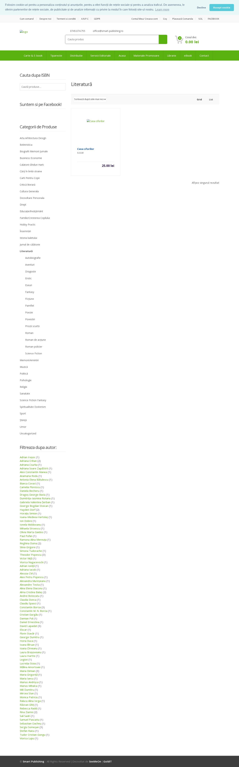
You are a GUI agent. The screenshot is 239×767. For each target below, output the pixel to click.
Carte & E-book (33, 55)
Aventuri (29, 264)
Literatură (26, 251)
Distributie (76, 55)
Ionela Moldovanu (30, 524)
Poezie (29, 312)
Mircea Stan (27, 693)
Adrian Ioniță (27, 566)
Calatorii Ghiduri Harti (32, 164)
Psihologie (25, 380)
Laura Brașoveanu (30, 652)
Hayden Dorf (27, 509)
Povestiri (30, 319)
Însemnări (25, 231)
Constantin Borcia (30, 607)
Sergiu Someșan (29, 727)
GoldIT (107, 761)
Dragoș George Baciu (32, 494)
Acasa (122, 55)
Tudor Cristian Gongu (32, 734)
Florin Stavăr (27, 633)
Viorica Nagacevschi (31, 562)
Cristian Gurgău (29, 614)
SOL (200, 19)
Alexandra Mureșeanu (33, 581)
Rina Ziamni (26, 712)
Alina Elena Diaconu (31, 588)
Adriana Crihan (28, 461)
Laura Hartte (27, 656)
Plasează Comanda (182, 19)
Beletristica (26, 144)
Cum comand (27, 19)
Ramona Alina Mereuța (33, 539)
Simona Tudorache (31, 551)
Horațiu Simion (28, 513)
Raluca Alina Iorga (30, 701)
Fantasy (29, 292)
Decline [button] (201, 7)
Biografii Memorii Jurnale (34, 151)
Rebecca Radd (28, 708)
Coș (165, 19)
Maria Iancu (26, 678)
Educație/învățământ (31, 211)
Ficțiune (29, 298)
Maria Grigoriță (29, 674)
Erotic (28, 278)
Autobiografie (33, 257)
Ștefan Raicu (27, 731)
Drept (23, 204)
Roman (29, 333)
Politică (24, 373)
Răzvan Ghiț (27, 704)
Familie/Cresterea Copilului (35, 218)
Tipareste (56, 55)
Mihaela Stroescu (30, 528)
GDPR (97, 19)
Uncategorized (28, 433)
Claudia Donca (28, 599)
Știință (23, 420)
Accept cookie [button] (221, 7)
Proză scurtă (32, 326)
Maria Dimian (27, 671)
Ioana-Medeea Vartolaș (34, 517)
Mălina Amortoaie (30, 667)
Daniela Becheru (29, 490)
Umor (23, 426)
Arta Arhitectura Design (33, 138)
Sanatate (25, 393)
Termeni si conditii (66, 19)
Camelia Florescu (30, 487)
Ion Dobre (26, 521)
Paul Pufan (26, 536)
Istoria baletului (28, 238)
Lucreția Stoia (28, 663)
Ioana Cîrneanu (28, 648)
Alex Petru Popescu (32, 577)
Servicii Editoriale (100, 55)
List (211, 99)
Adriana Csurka (28, 464)
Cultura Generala (29, 191)
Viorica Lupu (27, 738)
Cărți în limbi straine (31, 171)
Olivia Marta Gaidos (31, 532)
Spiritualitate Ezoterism (33, 406)
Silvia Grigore (28, 547)
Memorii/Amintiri (29, 360)
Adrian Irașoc (27, 457)
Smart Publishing (33, 761)
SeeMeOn (95, 761)
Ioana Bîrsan (27, 644)
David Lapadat (28, 626)
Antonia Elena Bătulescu (34, 479)
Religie (23, 386)
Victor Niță (26, 558)
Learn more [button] (162, 9)
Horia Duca (26, 641)
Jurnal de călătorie (30, 244)
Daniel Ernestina (29, 622)
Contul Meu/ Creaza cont (144, 19)
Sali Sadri (25, 716)
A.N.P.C (85, 19)
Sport (23, 413)
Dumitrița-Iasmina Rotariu (35, 498)
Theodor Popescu (30, 554)
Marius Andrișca (29, 682)
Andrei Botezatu (29, 596)
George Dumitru (29, 637)
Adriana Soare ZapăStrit (34, 468)
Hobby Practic (28, 224)
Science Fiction (33, 353)
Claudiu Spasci (28, 603)
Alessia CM (26, 573)
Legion (24, 659)
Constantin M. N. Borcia (33, 611)
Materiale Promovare (146, 55)
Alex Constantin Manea (33, 472)
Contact (204, 55)
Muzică (24, 367)
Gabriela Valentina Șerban (35, 502)
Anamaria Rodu (29, 476)
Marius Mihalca (28, 686)
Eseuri (28, 285)
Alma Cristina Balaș (31, 592)
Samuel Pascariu (29, 719)
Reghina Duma (28, 543)
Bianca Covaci (28, 483)
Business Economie (31, 158)
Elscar (23, 629)
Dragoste (30, 271)
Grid (199, 99)
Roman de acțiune (35, 339)
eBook (188, 55)
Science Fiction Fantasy (33, 400)
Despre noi (45, 19)
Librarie (171, 55)
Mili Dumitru (27, 689)
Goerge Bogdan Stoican (34, 506)
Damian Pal (26, 618)
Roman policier (33, 346)
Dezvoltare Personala (32, 198)
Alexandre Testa (30, 584)
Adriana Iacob (28, 569)
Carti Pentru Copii (30, 178)
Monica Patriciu (29, 697)
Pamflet (29, 305)
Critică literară (27, 184)
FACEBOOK (213, 19)
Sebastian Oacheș (30, 723)
